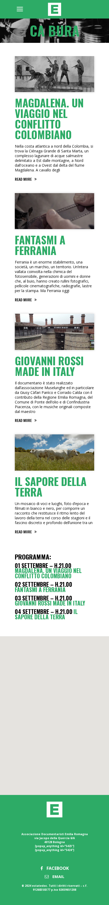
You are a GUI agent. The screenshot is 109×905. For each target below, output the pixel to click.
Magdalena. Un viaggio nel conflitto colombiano (49, 118)
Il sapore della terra (51, 486)
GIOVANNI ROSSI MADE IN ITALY (49, 366)
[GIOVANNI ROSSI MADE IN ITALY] (54, 332)
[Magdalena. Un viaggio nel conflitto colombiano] (54, 74)
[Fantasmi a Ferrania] (54, 211)
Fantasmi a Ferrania (40, 245)
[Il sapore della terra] (54, 452)
